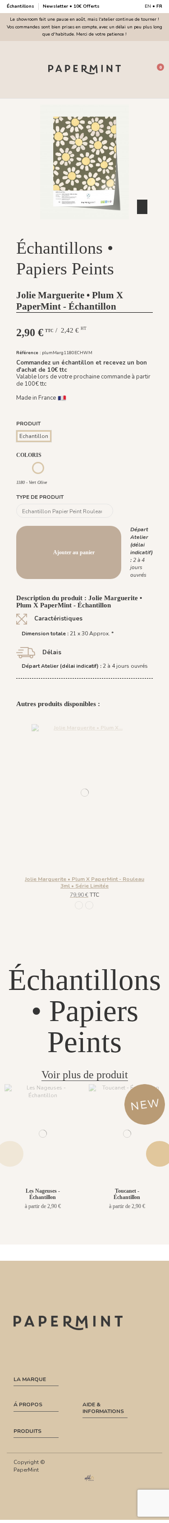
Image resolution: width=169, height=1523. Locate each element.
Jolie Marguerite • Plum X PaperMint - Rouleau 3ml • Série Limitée (84, 882)
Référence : (28, 353)
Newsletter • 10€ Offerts (71, 6)
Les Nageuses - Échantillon (43, 1194)
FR (159, 6)
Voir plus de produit (84, 1075)
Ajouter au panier (74, 552)
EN (148, 6)
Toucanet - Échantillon (127, 1194)
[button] (84, 227)
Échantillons (21, 6)
